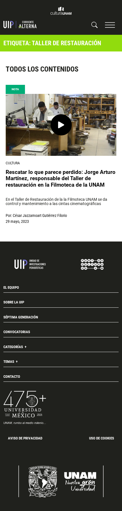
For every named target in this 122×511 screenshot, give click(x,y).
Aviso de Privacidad (25, 438)
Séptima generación (20, 317)
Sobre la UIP (13, 302)
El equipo (11, 287)
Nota (15, 89)
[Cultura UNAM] (61, 11)
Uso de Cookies (101, 438)
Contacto (11, 376)
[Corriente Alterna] (20, 24)
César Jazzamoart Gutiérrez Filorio (40, 215)
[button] (110, 24)
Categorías (13, 347)
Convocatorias (16, 332)
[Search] (94, 24)
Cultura (13, 163)
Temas (9, 361)
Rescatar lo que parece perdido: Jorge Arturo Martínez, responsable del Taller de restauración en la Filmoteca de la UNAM (60, 178)
